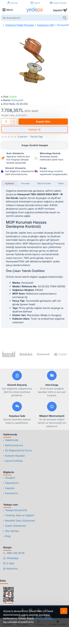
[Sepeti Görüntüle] (65, 10)
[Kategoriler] (4, 10)
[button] (43, 121)
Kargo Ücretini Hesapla (34, 145)
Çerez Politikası (44, 618)
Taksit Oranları (44, 183)
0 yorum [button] (22, 136)
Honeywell (17, 100)
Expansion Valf (45, 25)
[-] (14, 123)
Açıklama (9, 183)
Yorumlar (25, 183)
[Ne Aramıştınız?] (64, 18)
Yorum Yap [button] (36, 136)
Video (61, 183)
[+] (14, 120)
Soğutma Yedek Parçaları (19, 25)
